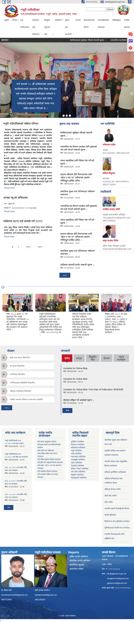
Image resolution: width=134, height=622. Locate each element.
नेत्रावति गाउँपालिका (77, 466)
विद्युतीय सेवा (92, 358)
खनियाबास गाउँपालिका (78, 448)
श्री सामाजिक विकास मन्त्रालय (47, 471)
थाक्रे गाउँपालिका (76, 463)
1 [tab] (64, 116)
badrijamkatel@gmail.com (46, 595)
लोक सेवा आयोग (110, 496)
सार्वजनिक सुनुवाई (76, 565)
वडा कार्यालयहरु (24, 23)
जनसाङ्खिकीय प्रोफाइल (103, 23)
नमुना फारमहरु (121, 358)
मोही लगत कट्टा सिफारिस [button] (20, 357)
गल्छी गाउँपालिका (76, 454)
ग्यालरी (78, 20)
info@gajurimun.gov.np (116, 574)
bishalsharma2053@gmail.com (14, 595)
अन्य (67, 410)
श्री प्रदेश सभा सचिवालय (45, 450)
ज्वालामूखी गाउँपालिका (78, 460)
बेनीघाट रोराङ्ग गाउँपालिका (79, 469)
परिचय (14, 20)
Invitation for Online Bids (75, 379)
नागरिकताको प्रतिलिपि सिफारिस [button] (22, 383)
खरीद (67, 359)
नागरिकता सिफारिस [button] (17, 374)
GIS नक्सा (108, 502)
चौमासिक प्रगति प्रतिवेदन (79, 560)
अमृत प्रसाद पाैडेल (110, 240)
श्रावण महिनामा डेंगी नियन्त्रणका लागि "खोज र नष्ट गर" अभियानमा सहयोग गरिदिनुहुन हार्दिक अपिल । (76, 177)
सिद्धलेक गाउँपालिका (77, 475)
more (65, 275)
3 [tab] (70, 116)
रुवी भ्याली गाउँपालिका (78, 472)
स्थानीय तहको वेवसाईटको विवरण (116, 508)
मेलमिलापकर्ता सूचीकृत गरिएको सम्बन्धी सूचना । (79, 40)
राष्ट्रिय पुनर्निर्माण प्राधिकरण (115, 472)
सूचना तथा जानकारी (68, 27)
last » (40, 247)
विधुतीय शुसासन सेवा (47, 27)
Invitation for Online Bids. (75, 368)
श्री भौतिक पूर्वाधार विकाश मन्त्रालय (49, 459)
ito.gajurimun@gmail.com (118, 578)
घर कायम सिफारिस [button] (17, 366)
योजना (106, 358)
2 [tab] (67, 116)
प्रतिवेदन (58, 20)
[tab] (27, 358)
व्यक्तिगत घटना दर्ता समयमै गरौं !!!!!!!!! (23, 221)
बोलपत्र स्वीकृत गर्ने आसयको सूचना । (78, 400)
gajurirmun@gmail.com (117, 583)
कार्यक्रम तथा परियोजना (36, 27)
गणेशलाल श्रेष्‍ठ (109, 144)
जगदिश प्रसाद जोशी (111, 209)
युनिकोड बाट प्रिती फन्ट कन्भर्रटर (117, 528)
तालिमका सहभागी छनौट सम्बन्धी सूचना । (77, 264)
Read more (9, 188)
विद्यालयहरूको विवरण (89, 23)
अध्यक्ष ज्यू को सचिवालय (15, 197)
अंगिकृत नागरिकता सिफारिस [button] (20, 391)
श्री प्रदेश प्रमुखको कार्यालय (46, 441)
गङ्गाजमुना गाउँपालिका (78, 457)
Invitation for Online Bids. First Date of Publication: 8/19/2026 (93, 389)
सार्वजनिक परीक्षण (76, 569)
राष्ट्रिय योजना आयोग (112, 489)
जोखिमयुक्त (116, 20)
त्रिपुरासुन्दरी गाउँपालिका (78, 478)
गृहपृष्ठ (6, 20)
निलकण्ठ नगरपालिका (77, 445)
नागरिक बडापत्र (127, 23)
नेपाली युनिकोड (110, 515)
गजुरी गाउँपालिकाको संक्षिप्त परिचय (20, 123)
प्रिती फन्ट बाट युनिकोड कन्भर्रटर (117, 521)
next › (28, 247)
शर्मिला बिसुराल (109, 173)
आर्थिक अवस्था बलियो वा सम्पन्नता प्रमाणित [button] (26, 399)
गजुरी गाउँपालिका (76, 451)
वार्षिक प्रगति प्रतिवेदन (78, 556)
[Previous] (2, 93)
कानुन (79, 358)
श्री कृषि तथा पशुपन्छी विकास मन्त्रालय (50, 462)
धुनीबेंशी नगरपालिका (77, 441)
